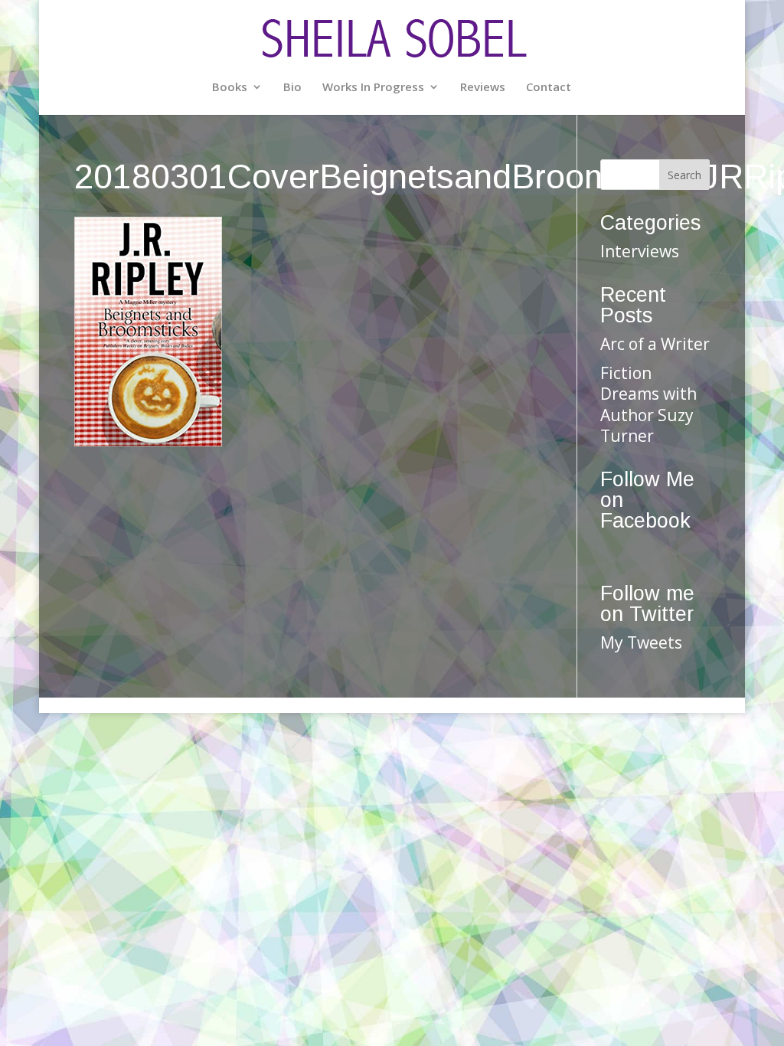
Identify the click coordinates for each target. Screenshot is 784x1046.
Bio (292, 87)
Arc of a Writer (655, 344)
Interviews (639, 251)
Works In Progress (373, 87)
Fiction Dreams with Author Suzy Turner (648, 404)
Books (229, 87)
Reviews (482, 87)
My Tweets (641, 642)
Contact (548, 87)
